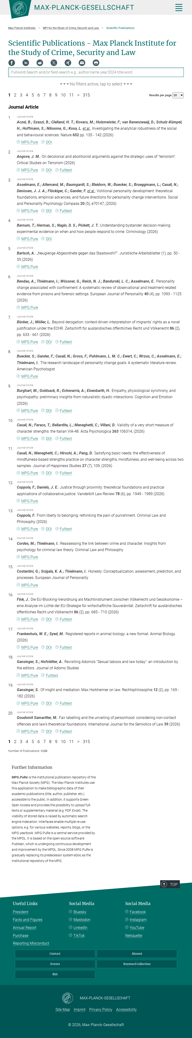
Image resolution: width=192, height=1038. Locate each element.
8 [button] (50, 95)
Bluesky (80, 912)
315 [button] (86, 95)
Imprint (79, 1009)
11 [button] (71, 95)
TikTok (79, 935)
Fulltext (66, 170)
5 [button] (33, 95)
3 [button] (21, 95)
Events (55, 964)
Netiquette (133, 935)
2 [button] (15, 95)
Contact (55, 953)
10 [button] (63, 95)
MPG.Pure (29, 142)
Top (173, 884)
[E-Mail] (81, 62)
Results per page (160, 95)
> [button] (78, 95)
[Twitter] (53, 62)
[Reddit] (39, 62)
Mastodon (82, 919)
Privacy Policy (100, 1009)
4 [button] (27, 95)
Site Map (62, 1009)
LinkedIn (80, 927)
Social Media (81, 903)
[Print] (96, 62)
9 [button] (56, 95)
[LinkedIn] (25, 62)
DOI (49, 142)
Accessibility (126, 1009)
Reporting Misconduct (31, 943)
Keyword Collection (137, 964)
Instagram (138, 919)
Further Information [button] (32, 767)
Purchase (20, 935)
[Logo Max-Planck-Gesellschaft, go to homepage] (85, 9)
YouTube (137, 927)
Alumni (137, 953)
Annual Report (24, 927)
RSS (55, 974)
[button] (96, 84)
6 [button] (38, 95)
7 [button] (44, 95)
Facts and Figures (27, 919)
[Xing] (67, 62)
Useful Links (25, 903)
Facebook (138, 912)
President (20, 912)
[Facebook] (11, 62)
